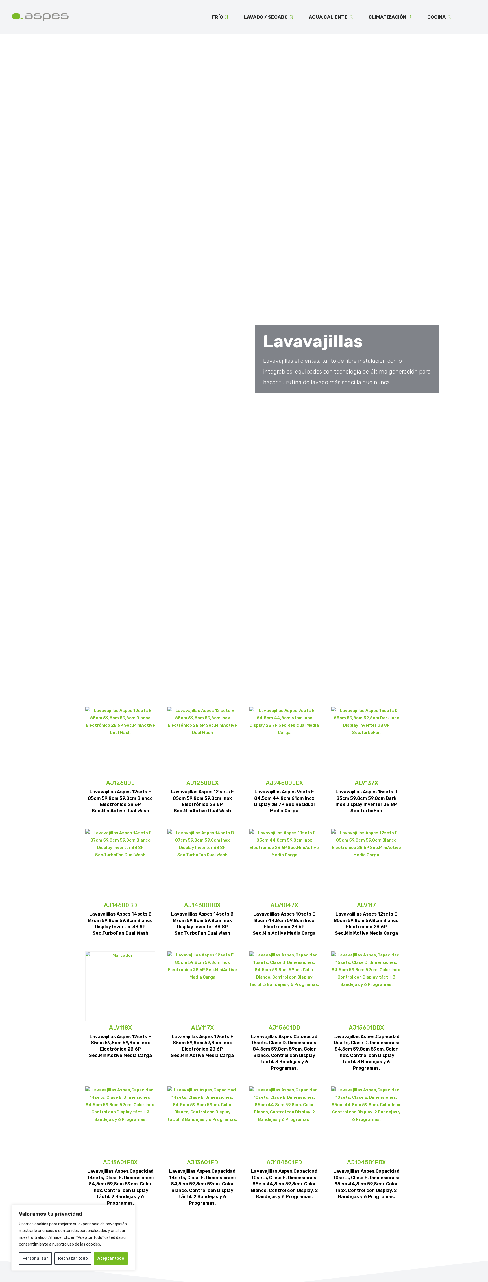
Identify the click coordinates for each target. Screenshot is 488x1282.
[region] (73, 1238)
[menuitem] (220, 17)
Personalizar (35, 1258)
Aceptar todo (110, 1258)
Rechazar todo (73, 1258)
